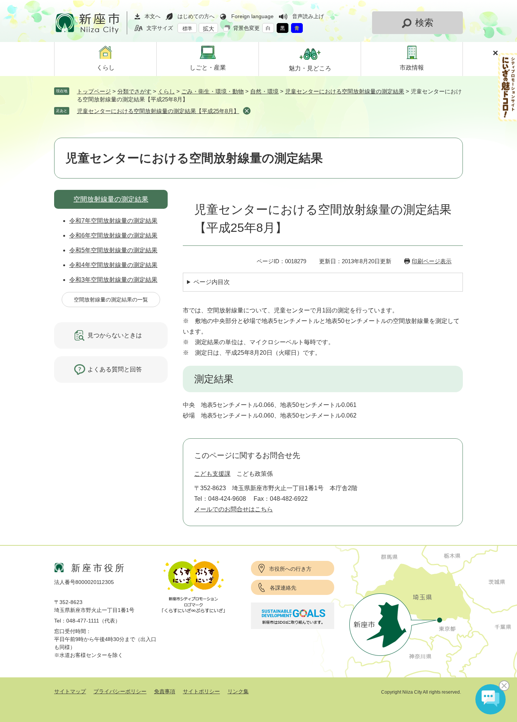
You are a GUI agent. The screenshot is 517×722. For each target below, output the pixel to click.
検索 (424, 22)
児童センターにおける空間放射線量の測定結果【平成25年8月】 (158, 111)
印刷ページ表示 (432, 261)
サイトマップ (70, 691)
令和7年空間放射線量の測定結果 (113, 220)
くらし (166, 91)
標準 (187, 28)
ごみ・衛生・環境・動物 (212, 91)
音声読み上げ (308, 16)
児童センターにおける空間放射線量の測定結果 (344, 91)
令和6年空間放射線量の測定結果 (113, 235)
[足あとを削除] (247, 111)
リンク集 (238, 691)
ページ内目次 (211, 282)
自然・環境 (264, 91)
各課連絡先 (283, 588)
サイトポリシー (201, 691)
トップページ (94, 91)
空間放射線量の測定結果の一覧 (111, 300)
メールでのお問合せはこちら (233, 509)
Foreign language (252, 16)
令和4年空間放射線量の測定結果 (113, 265)
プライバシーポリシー (119, 691)
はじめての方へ (196, 16)
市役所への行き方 (290, 569)
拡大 (208, 28)
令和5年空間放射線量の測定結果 (113, 250)
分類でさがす (134, 91)
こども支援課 (212, 473)
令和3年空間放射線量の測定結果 (113, 279)
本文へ (152, 16)
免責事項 (164, 691)
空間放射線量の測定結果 (110, 199)
